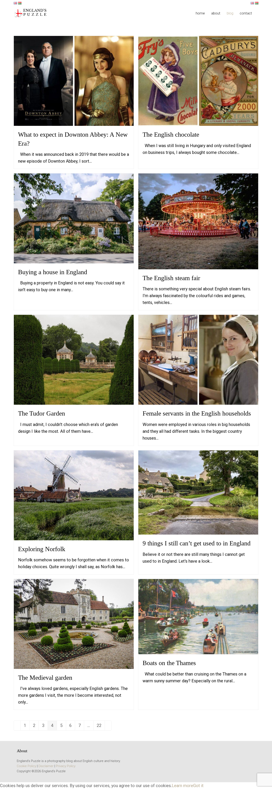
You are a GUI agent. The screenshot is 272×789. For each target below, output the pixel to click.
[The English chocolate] (198, 80)
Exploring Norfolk (41, 548)
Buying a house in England (52, 271)
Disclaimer (46, 766)
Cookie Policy (26, 766)
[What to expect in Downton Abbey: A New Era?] (74, 80)
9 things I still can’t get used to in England (197, 543)
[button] (258, 13)
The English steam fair (171, 277)
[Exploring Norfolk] (74, 494)
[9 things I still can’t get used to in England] (198, 492)
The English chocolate (171, 134)
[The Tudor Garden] (74, 359)
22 (101, 726)
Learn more (182, 785)
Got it (198, 785)
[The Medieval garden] (74, 623)
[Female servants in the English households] (198, 359)
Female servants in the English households (197, 413)
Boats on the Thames (169, 662)
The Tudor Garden (41, 413)
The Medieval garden (45, 677)
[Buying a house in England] (74, 218)
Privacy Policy (65, 766)
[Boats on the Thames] (198, 616)
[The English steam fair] (198, 221)
